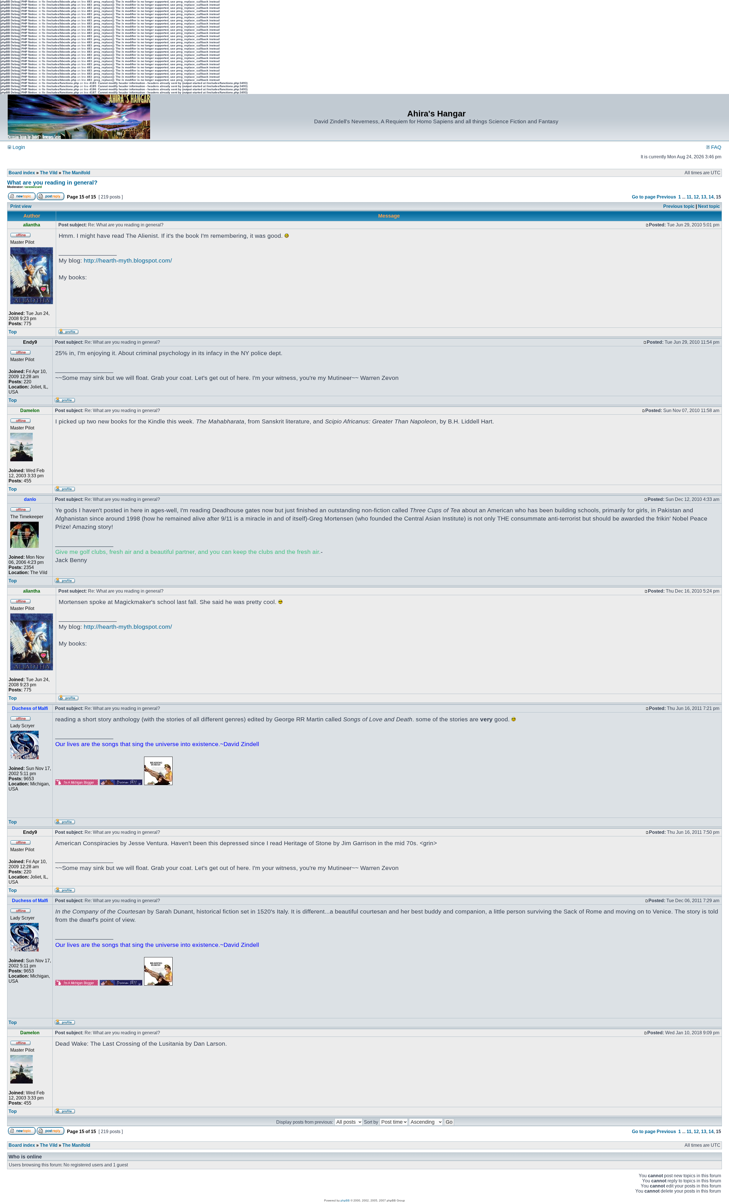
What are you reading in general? (52, 182)
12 (696, 196)
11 (689, 196)
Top (13, 331)
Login (18, 147)
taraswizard (33, 187)
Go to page (644, 196)
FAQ (715, 147)
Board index (22, 172)
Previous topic (679, 206)
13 (703, 196)
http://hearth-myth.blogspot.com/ (128, 260)
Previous (666, 196)
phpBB (345, 1200)
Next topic (709, 206)
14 (711, 196)
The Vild (49, 172)
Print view (20, 206)
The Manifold (76, 172)
